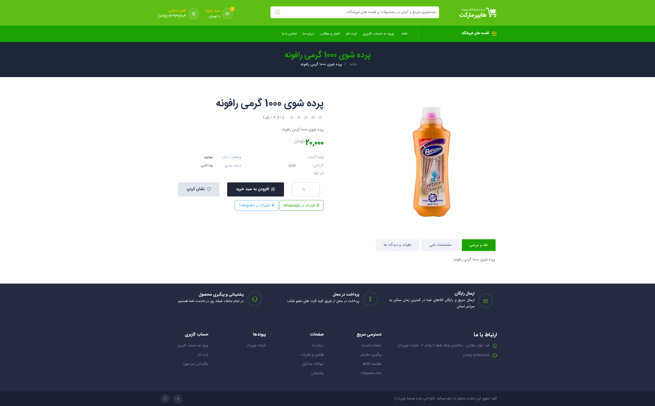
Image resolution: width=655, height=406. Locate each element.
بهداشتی (207, 165)
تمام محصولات (371, 373)
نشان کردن (196, 189)
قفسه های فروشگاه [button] (475, 33)
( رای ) (273, 117)
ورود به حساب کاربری (378, 34)
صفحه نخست (371, 345)
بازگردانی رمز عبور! (195, 364)
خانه (404, 34)
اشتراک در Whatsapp (299, 206)
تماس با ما (289, 34)
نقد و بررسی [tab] (479, 245)
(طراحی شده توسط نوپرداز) (414, 398)
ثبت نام (351, 34)
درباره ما (308, 34)
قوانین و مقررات (312, 355)
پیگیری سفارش (370, 355)
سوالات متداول (313, 364)
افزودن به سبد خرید (252, 189)
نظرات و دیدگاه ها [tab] (397, 245)
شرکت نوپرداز (256, 345)
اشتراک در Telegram (255, 206)
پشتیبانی (317, 373)
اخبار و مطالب (330, 34)
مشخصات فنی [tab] (440, 245)
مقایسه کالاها (372, 364)
